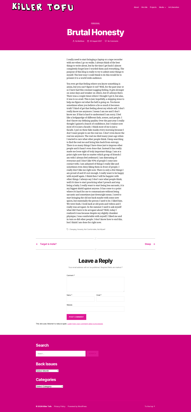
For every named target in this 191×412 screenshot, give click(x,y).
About (136, 7)
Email (98, 295)
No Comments (113, 41)
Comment (71, 275)
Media (161, 7)
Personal (95, 23)
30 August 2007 (96, 41)
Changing (72, 229)
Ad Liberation (173, 7)
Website (69, 305)
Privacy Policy (59, 406)
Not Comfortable (90, 229)
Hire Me (144, 7)
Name (69, 295)
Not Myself (101, 229)
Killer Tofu (47, 406)
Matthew (81, 41)
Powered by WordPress (77, 406)
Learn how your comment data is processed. (85, 324)
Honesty (80, 229)
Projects (153, 7)
